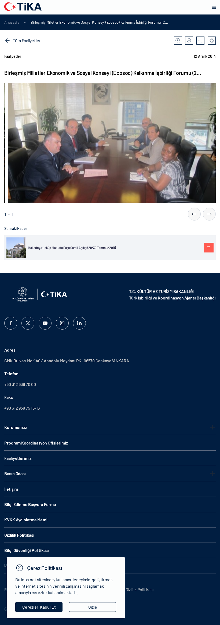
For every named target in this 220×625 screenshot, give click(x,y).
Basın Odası (15, 473)
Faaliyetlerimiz (17, 458)
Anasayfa (11, 22)
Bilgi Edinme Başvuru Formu (30, 504)
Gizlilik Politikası (19, 534)
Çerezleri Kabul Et (39, 606)
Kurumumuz (15, 427)
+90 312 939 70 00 (20, 384)
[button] (194, 214)
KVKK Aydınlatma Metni (25, 519)
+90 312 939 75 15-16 (22, 407)
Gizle (92, 606)
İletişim (11, 489)
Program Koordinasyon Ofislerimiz (36, 442)
